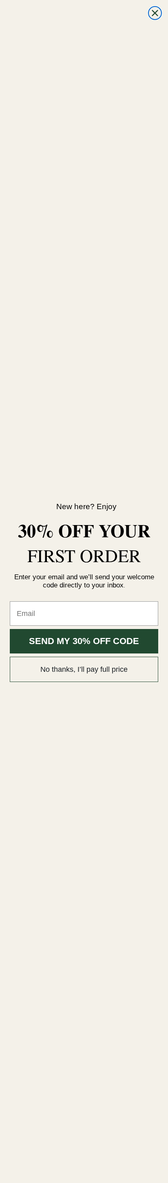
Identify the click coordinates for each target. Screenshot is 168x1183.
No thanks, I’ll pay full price (84, 669)
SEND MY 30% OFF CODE (84, 641)
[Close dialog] (154, 13)
